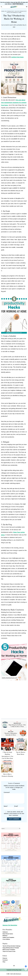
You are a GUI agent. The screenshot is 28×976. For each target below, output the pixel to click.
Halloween (5, 932)
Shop (4, 961)
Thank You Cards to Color (9, 951)
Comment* (7, 792)
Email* (16, 806)
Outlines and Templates (8, 937)
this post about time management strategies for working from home (13, 102)
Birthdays (5, 935)
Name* (6, 806)
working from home (17, 57)
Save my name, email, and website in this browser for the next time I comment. (14, 813)
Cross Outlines (6, 939)
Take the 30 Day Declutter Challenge (11, 946)
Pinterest (5, 958)
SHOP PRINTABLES (18, 4)
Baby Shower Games (8, 933)
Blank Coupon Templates (9, 949)
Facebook (5, 960)
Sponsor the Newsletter (10, 925)
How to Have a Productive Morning (7, 775)
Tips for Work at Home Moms (20, 753)
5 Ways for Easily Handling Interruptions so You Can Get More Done (7, 755)
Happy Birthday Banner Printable (11, 947)
